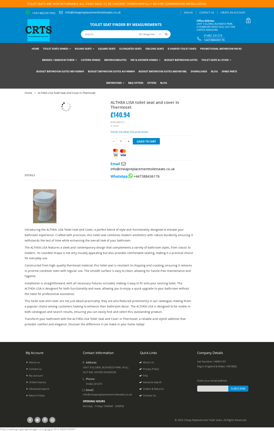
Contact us (35, 369)
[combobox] (126, 34)
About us (34, 362)
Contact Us (206, 12)
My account (36, 375)
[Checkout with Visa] (120, 152)
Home (28, 93)
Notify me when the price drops (129, 132)
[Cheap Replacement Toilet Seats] (42, 30)
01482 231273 (213, 35)
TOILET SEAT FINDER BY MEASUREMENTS (126, 24)
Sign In (188, 12)
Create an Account (232, 12)
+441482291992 (44, 13)
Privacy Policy (151, 369)
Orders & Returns (153, 389)
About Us (148, 362)
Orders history (37, 382)
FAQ (145, 375)
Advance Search (152, 382)
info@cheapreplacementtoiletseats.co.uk (93, 12)
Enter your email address (212, 380)
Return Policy (37, 395)
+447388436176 (214, 40)
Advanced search (39, 389)
